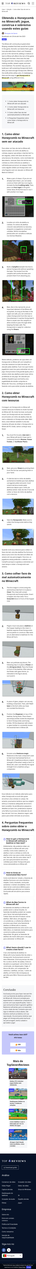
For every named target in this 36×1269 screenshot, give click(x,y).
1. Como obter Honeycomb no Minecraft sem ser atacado (17, 102)
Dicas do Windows (24, 1189)
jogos (4, 39)
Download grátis (11, 1167)
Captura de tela (7, 1189)
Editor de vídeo (23, 1186)
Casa (3, 9)
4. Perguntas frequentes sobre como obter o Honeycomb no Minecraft (18, 120)
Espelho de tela (23, 1199)
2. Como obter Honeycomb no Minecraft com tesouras (17, 108)
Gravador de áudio (8, 1199)
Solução (9, 9)
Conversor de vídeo (8, 1182)
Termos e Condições (9, 1228)
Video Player (6, 1186)
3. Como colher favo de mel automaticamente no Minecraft (18, 113)
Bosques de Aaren (11, 33)
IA (18, 1195)
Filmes (4, 1203)
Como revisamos (8, 1232)
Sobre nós (5, 1215)
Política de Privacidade (10, 1224)
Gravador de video (24, 1182)
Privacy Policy (22, 1267)
